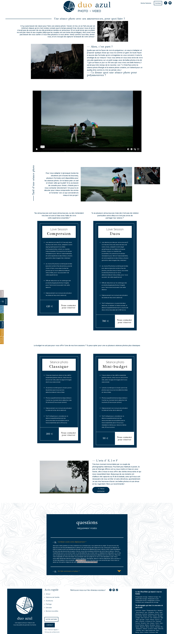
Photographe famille (141, 600)
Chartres (138, 630)
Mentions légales (53, 629)
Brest (137, 619)
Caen (161, 612)
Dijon (157, 630)
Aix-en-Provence (139, 625)
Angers (144, 610)
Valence (145, 628)
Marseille (143, 623)
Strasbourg (138, 614)
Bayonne (142, 626)
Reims (141, 632)
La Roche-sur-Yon (150, 621)
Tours (143, 630)
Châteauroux (156, 617)
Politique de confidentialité (52, 632)
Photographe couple (153, 598)
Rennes (145, 616)
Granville (156, 614)
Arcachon (141, 621)
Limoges (137, 617)
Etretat (155, 628)
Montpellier (151, 612)
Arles (161, 623)
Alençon (152, 619)
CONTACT (49, 625)
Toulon (157, 623)
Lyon (146, 612)
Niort (142, 617)
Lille (151, 617)
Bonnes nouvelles (52, 611)
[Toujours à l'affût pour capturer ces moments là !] (81, 603)
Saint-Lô (147, 617)
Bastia (147, 626)
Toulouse (144, 614)
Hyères (137, 626)
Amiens (146, 632)
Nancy (137, 632)
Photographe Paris (152, 610)
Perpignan (139, 628)
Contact (158, 3)
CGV (46, 629)
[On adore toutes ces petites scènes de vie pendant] (81, 619)
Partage (49, 604)
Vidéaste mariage (153, 596)
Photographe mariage (141, 596)
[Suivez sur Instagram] (170, 4)
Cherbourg (151, 614)
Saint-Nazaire (140, 612)
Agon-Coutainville (150, 630)
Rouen (157, 612)
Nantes (150, 616)
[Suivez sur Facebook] (166, 4)
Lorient (147, 619)
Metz (157, 632)
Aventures (49, 601)
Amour (48, 594)
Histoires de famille (52, 597)
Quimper (142, 619)
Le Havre (150, 628)
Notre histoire (146, 3)
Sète (162, 617)
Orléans (155, 616)
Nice (148, 623)
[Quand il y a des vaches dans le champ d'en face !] (108, 603)
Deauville (160, 628)
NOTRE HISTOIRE (51, 619)
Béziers (147, 625)
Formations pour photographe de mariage (146, 602)
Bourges (160, 616)
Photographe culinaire (153, 600)
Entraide (49, 607)
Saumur (157, 619)
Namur (158, 625)
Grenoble (157, 626)
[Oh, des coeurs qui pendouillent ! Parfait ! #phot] (108, 619)
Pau (162, 626)
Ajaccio (152, 626)
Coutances (138, 610)
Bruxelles (152, 625)
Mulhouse (152, 632)
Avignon (152, 623)
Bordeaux (160, 610)
